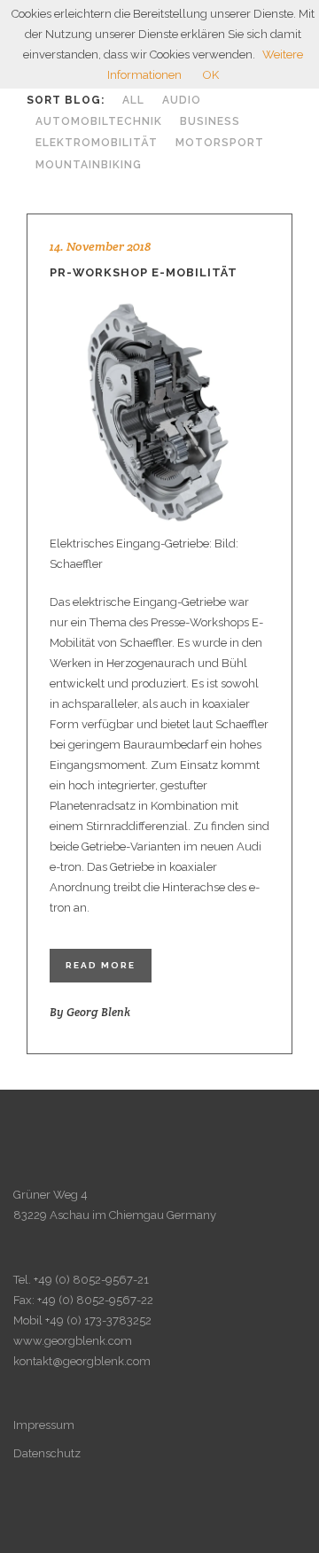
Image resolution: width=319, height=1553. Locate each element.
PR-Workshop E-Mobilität (143, 272)
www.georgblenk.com (72, 1340)
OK (211, 75)
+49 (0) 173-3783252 (98, 1320)
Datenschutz (47, 1453)
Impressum (43, 1425)
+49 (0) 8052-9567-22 (95, 1300)
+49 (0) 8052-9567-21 (91, 1279)
